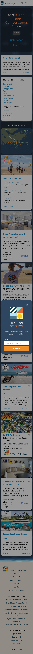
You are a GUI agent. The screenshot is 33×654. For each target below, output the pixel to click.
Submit (16, 349)
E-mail (6, 339)
